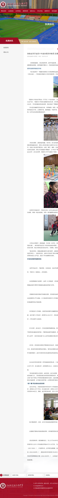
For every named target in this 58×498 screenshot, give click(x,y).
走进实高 (10, 11)
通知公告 (6, 52)
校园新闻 (6, 47)
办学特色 (18, 11)
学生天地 (39, 11)
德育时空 (47, 11)
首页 (30, 41)
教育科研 (25, 11)
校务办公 (32, 11)
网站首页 (3, 11)
